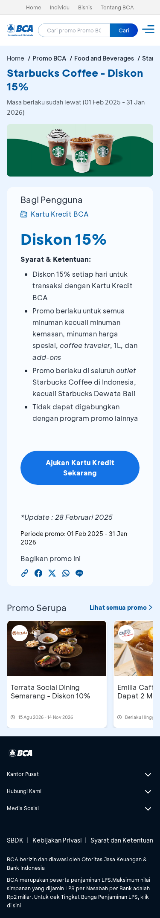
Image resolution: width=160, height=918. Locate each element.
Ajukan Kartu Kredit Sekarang (80, 467)
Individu (60, 7)
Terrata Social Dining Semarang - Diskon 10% (50, 691)
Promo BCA (49, 58)
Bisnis (85, 7)
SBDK (15, 840)
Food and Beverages (104, 58)
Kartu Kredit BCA (60, 213)
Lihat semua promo (118, 607)
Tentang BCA (117, 7)
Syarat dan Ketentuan (121, 840)
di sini (14, 905)
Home (33, 7)
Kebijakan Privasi (57, 840)
